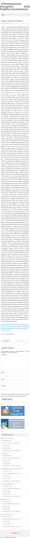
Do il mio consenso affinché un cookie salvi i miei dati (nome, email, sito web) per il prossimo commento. (15, 395)
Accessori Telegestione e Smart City (11, 442)
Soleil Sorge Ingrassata (6, 328)
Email (3, 379)
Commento (4, 354)
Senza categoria (10, 334)
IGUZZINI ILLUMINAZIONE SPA (7, 483)
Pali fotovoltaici (6, 448)
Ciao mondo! (5, 341)
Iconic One (2, 537)
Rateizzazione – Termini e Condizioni (11, 450)
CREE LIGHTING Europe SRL (7, 438)
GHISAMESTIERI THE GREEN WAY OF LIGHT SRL (12, 468)
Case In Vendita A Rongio (19, 328)
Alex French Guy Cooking (22, 326)
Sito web (3, 385)
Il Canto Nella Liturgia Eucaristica (9, 324)
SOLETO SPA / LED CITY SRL (7, 514)
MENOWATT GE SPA (5, 499)
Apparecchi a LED (7, 440)
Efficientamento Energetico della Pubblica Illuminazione (15, 6)
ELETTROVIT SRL (5, 453)
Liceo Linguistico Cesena (9, 326)
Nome (3, 372)
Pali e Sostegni (6, 445)
